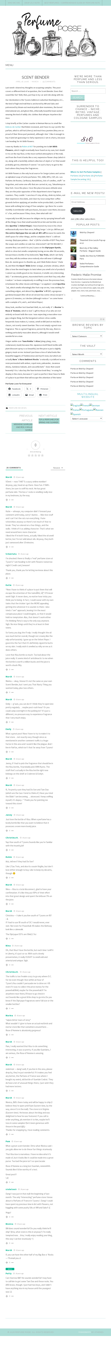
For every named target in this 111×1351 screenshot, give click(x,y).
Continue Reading (88, 296)
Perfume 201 (88, 175)
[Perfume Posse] (55, 34)
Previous (101, 319)
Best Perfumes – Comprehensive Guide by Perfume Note (72, 3)
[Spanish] (76, 414)
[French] (84, 405)
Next (103, 319)
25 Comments (48, 82)
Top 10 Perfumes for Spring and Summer (49, 420)
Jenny (9, 814)
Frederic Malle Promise (86, 274)
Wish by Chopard (87, 232)
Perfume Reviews (17, 408)
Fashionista (85, 1332)
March (35, 82)
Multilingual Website (88, 395)
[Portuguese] (86, 409)
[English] (75, 405)
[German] (94, 405)
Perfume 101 (76, 175)
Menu (9, 65)
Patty (9, 1273)
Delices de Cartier (13, 127)
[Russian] (98, 409)
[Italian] (75, 409)
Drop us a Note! (32, 3)
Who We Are (14, 3)
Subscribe (77, 211)
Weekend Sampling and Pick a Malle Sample (23, 427)
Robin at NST (27, 146)
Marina (9, 1015)
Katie (9, 585)
